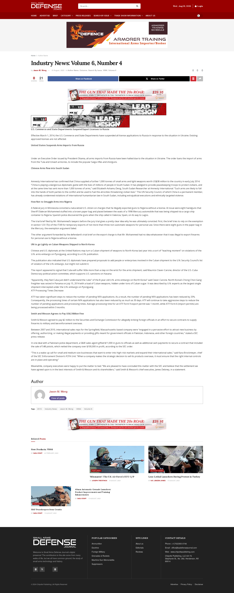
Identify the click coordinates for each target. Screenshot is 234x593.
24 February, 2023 (51, 453)
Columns (83, 70)
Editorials (140, 547)
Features (96, 470)
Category (66, 15)
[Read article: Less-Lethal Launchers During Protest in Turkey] (175, 459)
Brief (55, 15)
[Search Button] (138, 6)
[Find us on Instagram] (55, 569)
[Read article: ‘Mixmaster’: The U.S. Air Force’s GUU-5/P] (117, 459)
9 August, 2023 (115, 480)
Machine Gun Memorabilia (103, 560)
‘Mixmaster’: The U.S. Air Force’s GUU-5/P (112, 476)
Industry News (51, 409)
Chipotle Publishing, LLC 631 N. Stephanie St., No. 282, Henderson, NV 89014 (182, 558)
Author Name (43, 55)
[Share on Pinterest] (193, 78)
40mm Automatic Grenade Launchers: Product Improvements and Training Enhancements (93, 492)
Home (34, 15)
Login (200, 6)
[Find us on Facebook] (35, 569)
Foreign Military (98, 551)
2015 (39, 409)
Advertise (45, 15)
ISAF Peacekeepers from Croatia (46, 509)
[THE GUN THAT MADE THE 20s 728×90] (117, 94)
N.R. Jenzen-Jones (158, 481)
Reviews (139, 551)
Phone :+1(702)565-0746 (176, 543)
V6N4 (105, 70)
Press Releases (83, 15)
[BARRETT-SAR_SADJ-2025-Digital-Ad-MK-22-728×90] (117, 108)
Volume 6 (112, 70)
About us (150, 15)
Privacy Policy (186, 584)
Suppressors (97, 564)
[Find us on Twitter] (42, 569)
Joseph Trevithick (99, 481)
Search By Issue (101, 15)
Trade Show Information (127, 15)
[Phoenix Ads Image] (117, 34)
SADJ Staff (37, 453)
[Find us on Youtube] (48, 569)
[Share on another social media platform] (200, 78)
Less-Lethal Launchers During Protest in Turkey (174, 476)
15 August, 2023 (57, 70)
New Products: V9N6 (42, 449)
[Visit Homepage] (52, 6)
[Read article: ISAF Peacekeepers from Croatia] (51, 496)
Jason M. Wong (39, 70)
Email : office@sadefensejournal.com (181, 547)
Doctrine (95, 547)
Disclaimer (199, 584)
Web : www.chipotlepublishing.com (180, 551)
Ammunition (97, 543)
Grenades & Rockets (100, 555)
